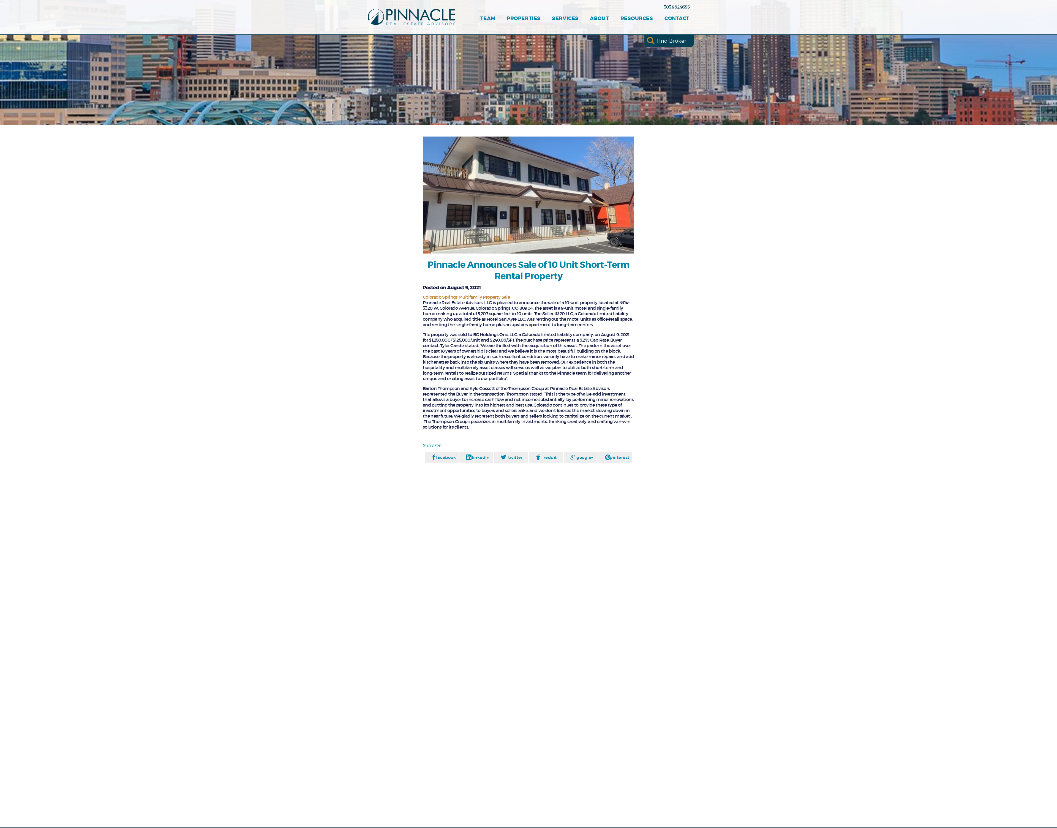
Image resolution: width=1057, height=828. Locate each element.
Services (565, 18)
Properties (523, 18)
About (599, 18)
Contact (677, 18)
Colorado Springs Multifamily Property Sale (466, 297)
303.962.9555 (677, 7)
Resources (636, 18)
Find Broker (671, 40)
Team (487, 18)
